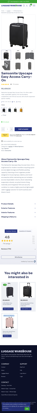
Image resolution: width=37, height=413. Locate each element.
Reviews (3, 376)
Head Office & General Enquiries (9, 395)
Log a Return (23, 373)
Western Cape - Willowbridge (8, 391)
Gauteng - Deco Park (6, 385)
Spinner (6, 148)
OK (27, 409)
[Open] (34, 5)
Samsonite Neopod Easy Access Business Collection (27, 304)
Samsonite (8, 150)
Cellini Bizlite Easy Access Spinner (7, 303)
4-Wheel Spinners (17, 11)
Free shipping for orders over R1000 (19, 1)
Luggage (8, 11)
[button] (3, 109)
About (2, 370)
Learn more (19, 135)
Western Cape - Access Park (8, 388)
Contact (3, 367)
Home (2, 11)
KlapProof (22, 367)
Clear (4, 115)
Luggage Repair (5, 373)
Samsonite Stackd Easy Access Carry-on (9, 332)
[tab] (11, 231)
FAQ (21, 370)
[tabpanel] (18, 249)
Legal (21, 376)
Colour (3, 105)
